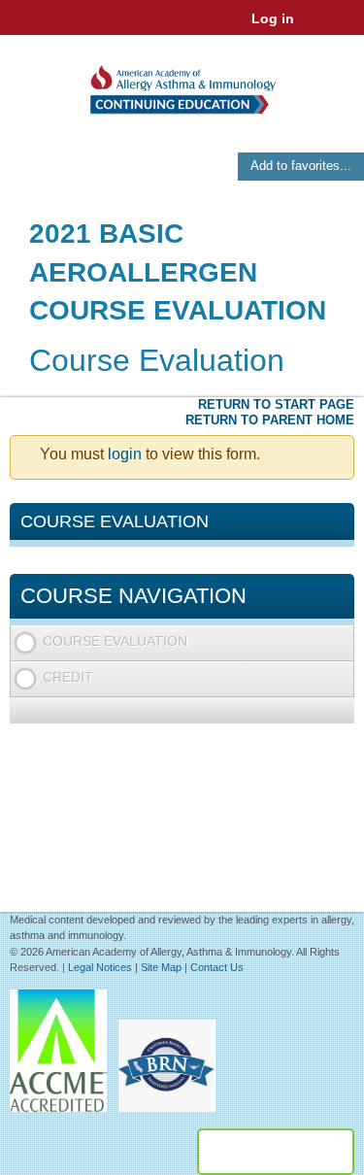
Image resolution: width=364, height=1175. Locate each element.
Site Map (161, 967)
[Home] (182, 83)
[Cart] (317, 28)
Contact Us (217, 967)
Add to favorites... (300, 165)
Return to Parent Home (269, 420)
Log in (272, 18)
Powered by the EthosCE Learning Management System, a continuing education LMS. (275, 1151)
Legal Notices (100, 967)
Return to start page (276, 404)
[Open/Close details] (338, 643)
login (125, 454)
